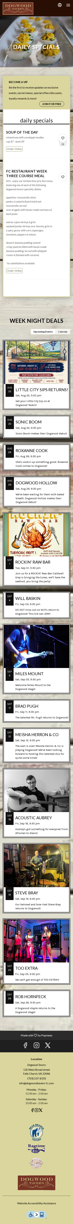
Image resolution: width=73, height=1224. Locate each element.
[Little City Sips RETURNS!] (36, 377)
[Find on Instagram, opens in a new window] (36, 1046)
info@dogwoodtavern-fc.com (36, 1083)
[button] (36, 144)
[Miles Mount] (36, 661)
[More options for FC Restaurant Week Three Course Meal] (63, 177)
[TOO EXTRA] (36, 954)
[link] (14, 148)
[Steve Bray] (36, 880)
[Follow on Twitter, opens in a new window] (48, 1046)
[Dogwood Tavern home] (18, 8)
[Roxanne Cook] (36, 460)
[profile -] (60, 5)
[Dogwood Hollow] (36, 494)
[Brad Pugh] (36, 713)
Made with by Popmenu (27, 1035)
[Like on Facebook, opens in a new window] (25, 1046)
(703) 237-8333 (36, 1078)
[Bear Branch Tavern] (36, 1132)
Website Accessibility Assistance (36, 1203)
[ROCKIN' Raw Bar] (36, 552)
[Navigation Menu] (68, 5)
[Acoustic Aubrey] (36, 805)
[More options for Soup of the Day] (63, 138)
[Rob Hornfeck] (36, 1006)
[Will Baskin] (36, 608)
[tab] (43, 331)
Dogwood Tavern (36, 1183)
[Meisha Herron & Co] (36, 748)
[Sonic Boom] (36, 429)
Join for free (51, 103)
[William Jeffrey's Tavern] (36, 1162)
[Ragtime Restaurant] (36, 1148)
